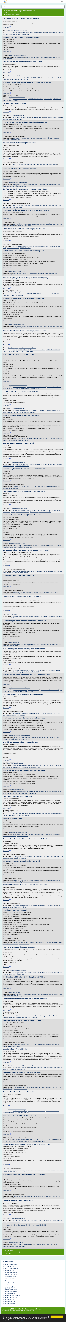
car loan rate (48, 99)
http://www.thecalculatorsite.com (17, 1109)
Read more (6, 27)
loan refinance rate (11, 1291)
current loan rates (10, 1277)
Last (21, 1252)
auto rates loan (9, 1266)
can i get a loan (10, 1279)
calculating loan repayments (19, 34)
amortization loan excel (34, 616)
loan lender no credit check (40, 737)
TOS (12, 1309)
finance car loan (12, 100)
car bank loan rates (9, 815)
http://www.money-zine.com (15, 763)
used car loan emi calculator (19, 138)
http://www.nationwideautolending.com (19, 688)
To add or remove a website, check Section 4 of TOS (18, 1310)
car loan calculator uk (20, 1069)
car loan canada (17, 58)
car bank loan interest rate (38, 410)
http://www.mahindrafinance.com (18, 182)
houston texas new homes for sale (46, 1044)
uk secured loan (10, 1287)
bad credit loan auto (33, 690)
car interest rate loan (35, 99)
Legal (8, 1309)
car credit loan (48, 138)
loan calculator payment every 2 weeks (31, 767)
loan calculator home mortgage (37, 510)
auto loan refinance (11, 1272)
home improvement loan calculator (20, 512)
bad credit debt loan (11, 1297)
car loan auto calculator (24, 645)
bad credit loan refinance (12, 1295)
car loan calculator (51, 32)
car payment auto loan (38, 593)
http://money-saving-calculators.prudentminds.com (22, 348)
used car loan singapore (32, 273)
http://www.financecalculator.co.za (17, 30)
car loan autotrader (18, 1197)
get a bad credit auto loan (20, 690)
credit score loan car (24, 739)
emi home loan (9, 1299)
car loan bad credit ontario (22, 1171)
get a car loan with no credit (35, 326)
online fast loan (10, 1303)
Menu (62, 1)
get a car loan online (22, 440)
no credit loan (13, 739)
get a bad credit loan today (14, 882)
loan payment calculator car (21, 32)
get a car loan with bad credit (21, 117)
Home (4, 1309)
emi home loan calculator (13, 1285)
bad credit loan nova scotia (19, 791)
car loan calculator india (47, 293)
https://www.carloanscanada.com (18, 55)
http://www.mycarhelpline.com (17, 97)
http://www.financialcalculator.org (18, 832)
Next (17, 1252)
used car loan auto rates (38, 224)
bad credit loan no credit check (22, 1139)
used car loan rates (52, 224)
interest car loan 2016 (24, 944)
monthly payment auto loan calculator (39, 592)
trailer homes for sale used (19, 1044)
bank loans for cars (11, 1264)
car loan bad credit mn (17, 1087)
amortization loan (13, 617)
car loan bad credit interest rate (51, 117)
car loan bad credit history (32, 388)
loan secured (9, 1281)
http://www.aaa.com (13, 811)
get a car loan (17, 119)
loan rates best (9, 1270)
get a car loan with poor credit (31, 882)
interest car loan (8, 166)
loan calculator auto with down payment (20, 593)
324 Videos (12, 14)
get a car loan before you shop (46, 486)
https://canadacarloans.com (16, 324)
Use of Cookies (19, 1309)
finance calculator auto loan (20, 592)
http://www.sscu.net (14, 642)
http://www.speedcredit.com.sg (17, 271)
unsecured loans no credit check (21, 1141)
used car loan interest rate (19, 79)
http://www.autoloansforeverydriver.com (19, 735)
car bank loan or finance (16, 295)
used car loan (16, 140)
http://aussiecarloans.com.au (16, 115)
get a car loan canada (8, 327)
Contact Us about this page (33, 1309)
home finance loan (13, 1046)
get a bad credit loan (11, 1268)
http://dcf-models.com (14, 614)
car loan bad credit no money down (36, 791)
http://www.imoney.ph (14, 992)
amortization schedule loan (48, 616)
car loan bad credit (13, 248)
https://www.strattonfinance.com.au (17, 76)
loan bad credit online (18, 907)
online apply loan (10, 1293)
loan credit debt (10, 1301)
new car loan (53, 164)
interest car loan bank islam (49, 713)
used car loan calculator (37, 32)
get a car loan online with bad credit (22, 246)
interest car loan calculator (49, 77)
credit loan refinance (11, 1283)
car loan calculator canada (18, 57)
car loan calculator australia (19, 77)
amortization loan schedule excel (20, 616)
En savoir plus (19, 1320)
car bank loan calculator (19, 293)
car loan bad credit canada (39, 246)
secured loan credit (11, 1274)
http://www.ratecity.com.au (16, 1242)
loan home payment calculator (40, 512)
